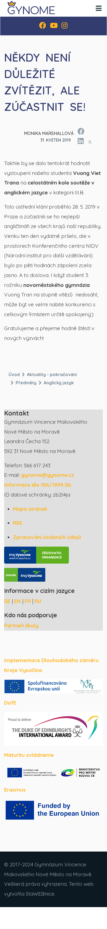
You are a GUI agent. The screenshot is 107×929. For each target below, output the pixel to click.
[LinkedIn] (80, 140)
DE (7, 601)
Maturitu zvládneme (29, 755)
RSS (17, 523)
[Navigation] (99, 8)
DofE (10, 702)
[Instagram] (64, 26)
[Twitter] (90, 142)
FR (28, 601)
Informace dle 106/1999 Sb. (38, 484)
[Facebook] (42, 26)
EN (17, 601)
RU (38, 601)
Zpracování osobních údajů (47, 537)
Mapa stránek (30, 509)
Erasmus (15, 789)
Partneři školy (21, 625)
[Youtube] (54, 26)
